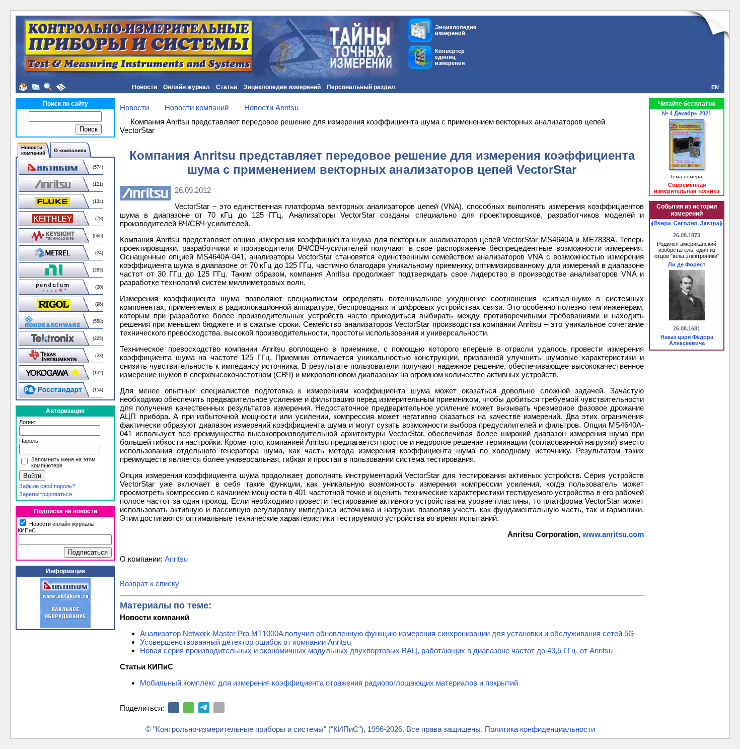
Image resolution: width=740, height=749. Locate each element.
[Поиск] (48, 87)
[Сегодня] (685, 223)
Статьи (226, 87)
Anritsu (176, 559)
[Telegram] (203, 707)
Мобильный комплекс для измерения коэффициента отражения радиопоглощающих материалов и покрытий (329, 682)
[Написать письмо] (36, 87)
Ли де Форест (686, 264)
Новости (144, 87)
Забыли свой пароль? (47, 486)
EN (715, 87)
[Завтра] (711, 223)
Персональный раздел (361, 87)
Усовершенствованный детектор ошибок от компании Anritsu (245, 642)
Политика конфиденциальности (540, 729)
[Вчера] (661, 223)
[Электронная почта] (219, 707)
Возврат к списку (149, 583)
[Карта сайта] (61, 87)
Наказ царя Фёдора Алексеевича (686, 340)
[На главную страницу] (23, 87)
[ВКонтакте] (173, 707)
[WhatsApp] (188, 707)
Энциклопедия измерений (282, 87)
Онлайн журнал (186, 87)
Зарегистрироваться (45, 494)
